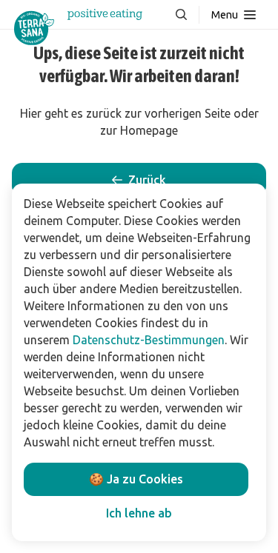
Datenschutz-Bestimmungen (149, 339)
